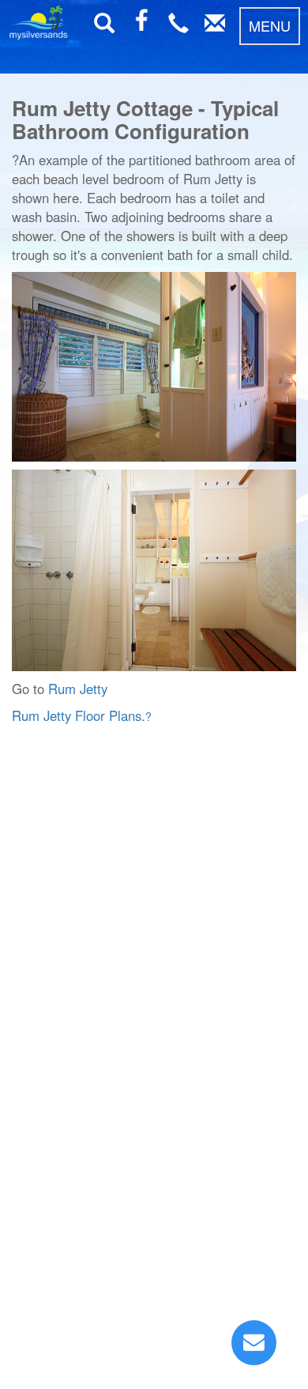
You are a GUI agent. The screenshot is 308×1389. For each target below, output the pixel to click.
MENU (270, 25)
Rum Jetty (77, 688)
